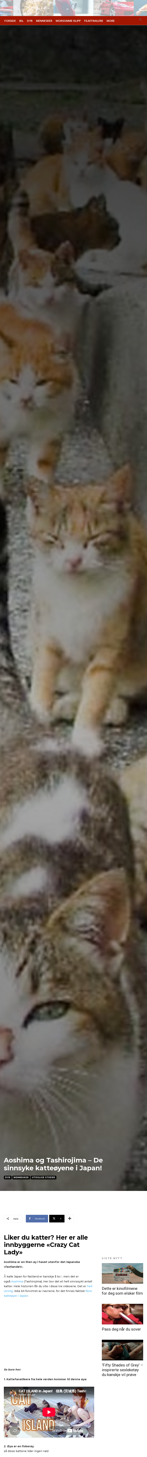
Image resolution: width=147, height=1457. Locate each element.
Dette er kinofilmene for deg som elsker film (122, 1291)
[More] (70, 1218)
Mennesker (21, 1177)
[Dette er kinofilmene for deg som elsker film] (122, 1273)
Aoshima (17, 1281)
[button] (141, 20)
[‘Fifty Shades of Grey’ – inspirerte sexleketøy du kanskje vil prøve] (122, 1350)
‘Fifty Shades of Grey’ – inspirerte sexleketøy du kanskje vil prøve (122, 1370)
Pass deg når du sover (121, 1329)
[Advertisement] (48, 1208)
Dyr (7, 1177)
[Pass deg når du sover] (122, 1314)
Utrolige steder (43, 1177)
